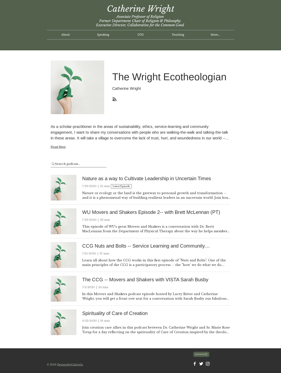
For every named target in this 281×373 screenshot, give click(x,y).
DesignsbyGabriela (70, 364)
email (132, 353)
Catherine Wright (140, 9)
